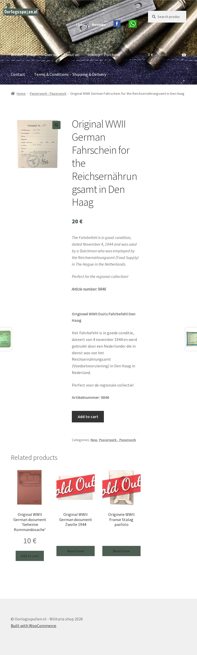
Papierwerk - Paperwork (48, 93)
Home (21, 93)
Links (80, 24)
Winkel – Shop (23, 54)
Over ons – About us (61, 54)
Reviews (99, 24)
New (94, 440)
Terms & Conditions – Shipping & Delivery (70, 74)
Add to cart (88, 416)
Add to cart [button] (30, 556)
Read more (75, 551)
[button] (56, 125)
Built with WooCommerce (33, 625)
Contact (18, 74)
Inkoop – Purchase (104, 54)
